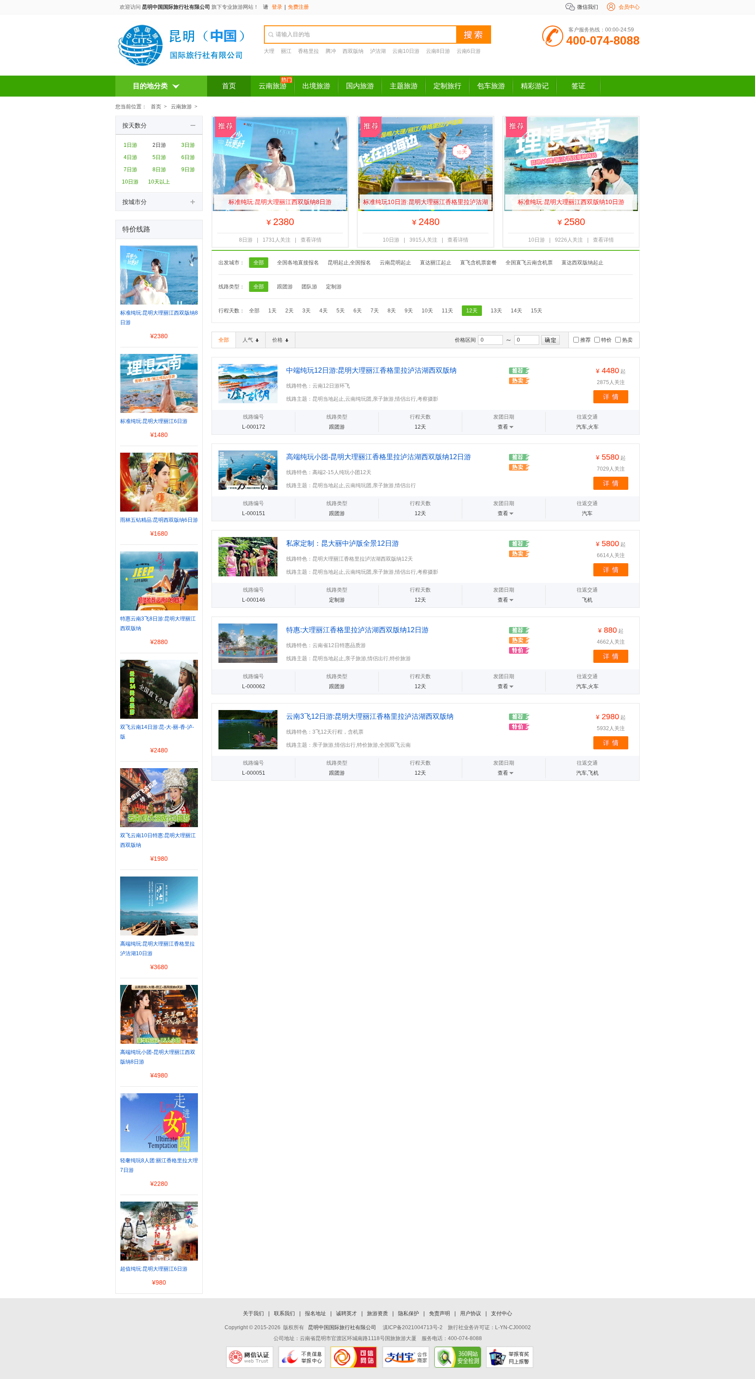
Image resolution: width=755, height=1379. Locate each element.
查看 (503, 427)
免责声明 (439, 1313)
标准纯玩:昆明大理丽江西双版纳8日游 (280, 201)
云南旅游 (273, 86)
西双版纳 (353, 51)
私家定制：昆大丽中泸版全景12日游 (342, 543)
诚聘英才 (346, 1313)
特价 (606, 340)
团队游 (309, 287)
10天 (427, 311)
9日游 (188, 169)
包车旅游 (491, 86)
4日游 (130, 157)
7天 (375, 311)
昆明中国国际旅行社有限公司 (176, 7)
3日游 (188, 145)
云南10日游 (405, 51)
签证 (578, 86)
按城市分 (134, 201)
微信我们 (587, 7)
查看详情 (311, 240)
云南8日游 (438, 51)
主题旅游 (404, 86)
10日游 (130, 182)
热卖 (627, 340)
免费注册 (298, 7)
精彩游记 (535, 86)
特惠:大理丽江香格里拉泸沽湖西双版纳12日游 (357, 630)
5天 (340, 311)
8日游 (159, 169)
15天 (536, 311)
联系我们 (284, 1313)
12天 (472, 311)
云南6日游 (469, 51)
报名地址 (315, 1313)
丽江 (286, 51)
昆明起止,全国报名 (349, 263)
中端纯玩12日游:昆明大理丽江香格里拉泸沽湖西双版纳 (371, 370)
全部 (258, 263)
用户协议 (470, 1313)
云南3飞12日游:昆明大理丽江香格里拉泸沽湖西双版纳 (370, 716)
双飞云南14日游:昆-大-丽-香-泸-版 (157, 732)
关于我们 (253, 1313)
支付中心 (501, 1313)
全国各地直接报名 (298, 263)
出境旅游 (316, 86)
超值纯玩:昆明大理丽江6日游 (153, 1269)
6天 (357, 311)
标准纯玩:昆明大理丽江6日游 (153, 421)
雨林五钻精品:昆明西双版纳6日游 (159, 520)
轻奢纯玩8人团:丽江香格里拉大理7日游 (159, 1165)
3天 (306, 311)
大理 (269, 51)
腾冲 (331, 51)
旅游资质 (377, 1313)
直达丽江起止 (435, 263)
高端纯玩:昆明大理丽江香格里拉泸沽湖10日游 (157, 948)
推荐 (585, 340)
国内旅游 (360, 86)
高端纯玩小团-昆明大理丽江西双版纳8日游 (157, 1057)
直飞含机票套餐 (478, 263)
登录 (277, 7)
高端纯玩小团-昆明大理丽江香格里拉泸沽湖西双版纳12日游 (378, 457)
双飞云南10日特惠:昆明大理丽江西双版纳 (158, 840)
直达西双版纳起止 (582, 263)
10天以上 (159, 182)
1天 (272, 311)
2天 (289, 311)
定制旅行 (447, 86)
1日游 (130, 145)
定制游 (334, 287)
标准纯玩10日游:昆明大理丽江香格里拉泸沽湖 (425, 201)
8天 (392, 311)
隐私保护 (408, 1313)
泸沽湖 (378, 51)
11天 (447, 311)
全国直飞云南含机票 (529, 263)
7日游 (130, 169)
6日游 (188, 157)
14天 (516, 311)
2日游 (159, 145)
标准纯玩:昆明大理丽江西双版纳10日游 (571, 201)
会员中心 (629, 7)
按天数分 (134, 125)
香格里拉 (308, 51)
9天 (409, 311)
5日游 (159, 157)
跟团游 (285, 287)
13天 (496, 311)
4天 (323, 311)
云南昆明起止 (395, 263)
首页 (229, 86)
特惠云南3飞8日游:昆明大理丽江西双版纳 (158, 623)
